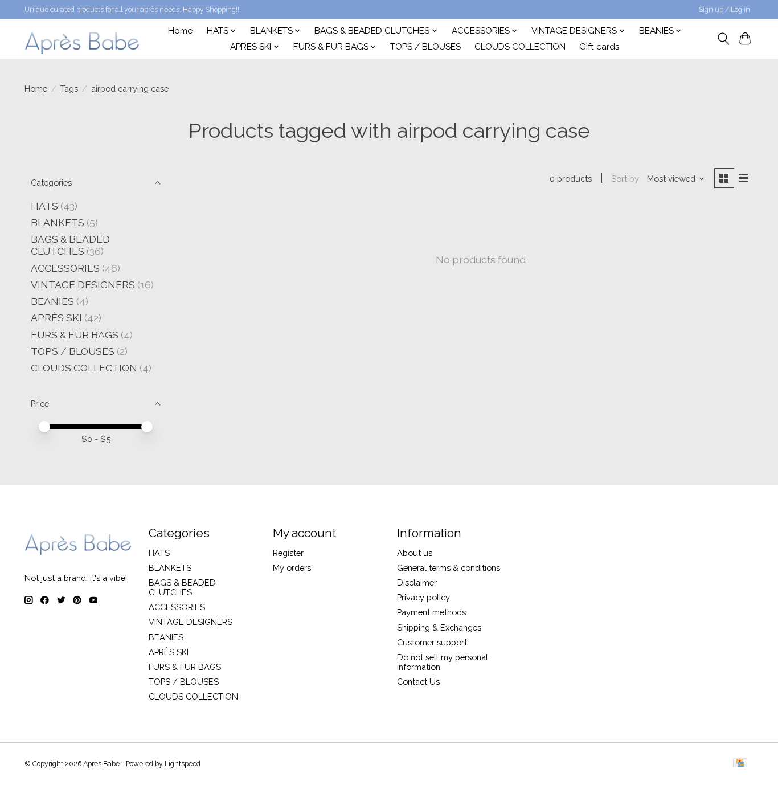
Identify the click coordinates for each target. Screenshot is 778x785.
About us (414, 553)
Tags (69, 88)
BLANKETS (57, 222)
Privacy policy (423, 597)
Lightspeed (182, 764)
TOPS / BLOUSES (425, 47)
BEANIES (52, 301)
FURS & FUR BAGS (74, 335)
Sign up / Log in (724, 10)
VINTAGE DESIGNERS (83, 285)
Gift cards (599, 47)
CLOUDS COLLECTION (520, 47)
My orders (292, 568)
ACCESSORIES (65, 268)
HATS (44, 206)
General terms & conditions (448, 568)
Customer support (432, 642)
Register (288, 553)
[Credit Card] (740, 763)
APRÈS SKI (56, 318)
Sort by (625, 178)
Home (180, 31)
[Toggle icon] (723, 38)
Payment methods (431, 612)
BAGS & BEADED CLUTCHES (70, 245)
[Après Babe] (82, 38)
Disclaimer (417, 582)
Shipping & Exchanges (439, 627)
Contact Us (418, 681)
